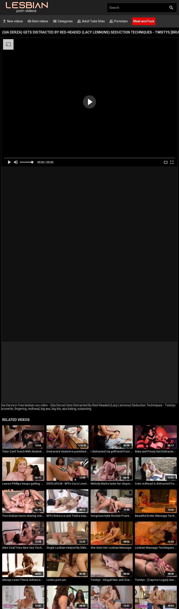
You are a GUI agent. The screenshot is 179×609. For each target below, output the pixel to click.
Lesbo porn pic (56, 579)
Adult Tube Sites (91, 21)
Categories (63, 21)
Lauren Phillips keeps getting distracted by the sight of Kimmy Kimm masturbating (23, 483)
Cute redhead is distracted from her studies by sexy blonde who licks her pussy (156, 483)
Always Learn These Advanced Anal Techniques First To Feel (23, 579)
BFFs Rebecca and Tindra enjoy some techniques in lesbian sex (67, 515)
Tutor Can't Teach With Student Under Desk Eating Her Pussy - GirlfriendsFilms (23, 451)
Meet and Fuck (143, 21)
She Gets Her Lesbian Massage (111, 547)
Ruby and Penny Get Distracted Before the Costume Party (156, 451)
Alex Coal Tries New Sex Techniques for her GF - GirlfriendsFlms (23, 547)
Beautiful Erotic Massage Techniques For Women (156, 515)
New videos (12, 21)
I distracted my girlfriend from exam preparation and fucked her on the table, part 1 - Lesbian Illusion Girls (112, 451)
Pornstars (118, 21)
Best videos (37, 21)
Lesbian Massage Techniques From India (156, 547)
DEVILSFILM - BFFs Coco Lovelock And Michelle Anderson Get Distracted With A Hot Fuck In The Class (67, 483)
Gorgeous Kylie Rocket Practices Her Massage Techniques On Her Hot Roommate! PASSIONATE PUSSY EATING (112, 515)
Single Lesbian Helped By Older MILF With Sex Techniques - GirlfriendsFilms (67, 547)
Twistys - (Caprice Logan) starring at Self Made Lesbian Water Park (156, 579)
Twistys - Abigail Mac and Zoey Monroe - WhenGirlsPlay (112, 579)
